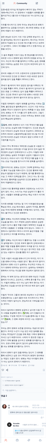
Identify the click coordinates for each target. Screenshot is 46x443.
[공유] (7, 370)
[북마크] (44, 370)
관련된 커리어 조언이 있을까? (14, 385)
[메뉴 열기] (3, 3)
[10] (3, 370)
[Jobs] (17, 440)
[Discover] (29, 440)
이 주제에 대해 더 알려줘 (12, 381)
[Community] (6, 440)
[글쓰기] (37, 3)
